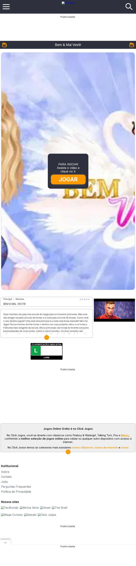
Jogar (68, 179)
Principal (7, 299)
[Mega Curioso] (12, 514)
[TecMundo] (9, 507)
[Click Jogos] (68, 2)
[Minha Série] (29, 507)
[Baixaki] (30, 514)
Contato (6, 476)
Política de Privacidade (16, 491)
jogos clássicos (82, 447)
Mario (125, 435)
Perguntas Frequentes (16, 486)
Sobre (5, 472)
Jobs (4, 481)
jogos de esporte (106, 447)
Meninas (20, 299)
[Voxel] (45, 507)
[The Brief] (59, 507)
